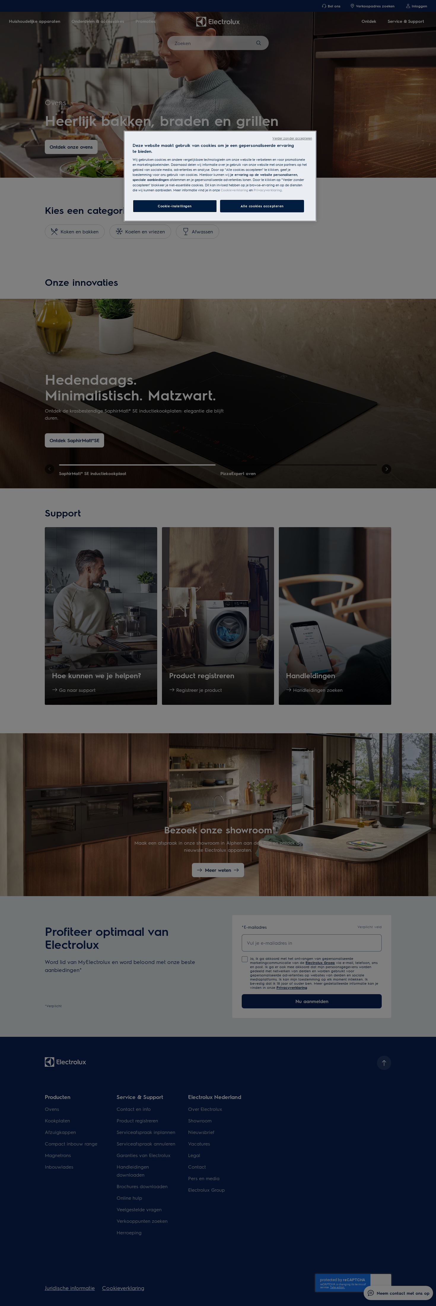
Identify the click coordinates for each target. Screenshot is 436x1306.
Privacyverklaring (268, 190)
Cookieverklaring (234, 190)
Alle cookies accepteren (262, 206)
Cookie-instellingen (175, 206)
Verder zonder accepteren (292, 138)
